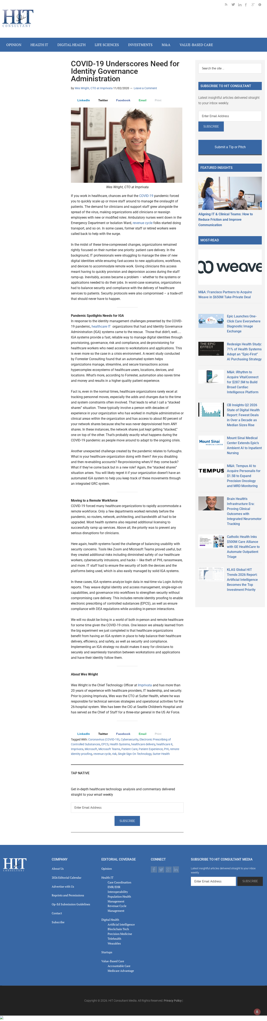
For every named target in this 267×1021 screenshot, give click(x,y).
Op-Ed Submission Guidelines (71, 904)
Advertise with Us (63, 886)
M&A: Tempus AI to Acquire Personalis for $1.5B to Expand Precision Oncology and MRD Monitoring (244, 476)
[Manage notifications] (257, 1011)
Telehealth (114, 939)
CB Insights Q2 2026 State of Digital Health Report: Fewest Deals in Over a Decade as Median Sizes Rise (243, 415)
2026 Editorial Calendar (66, 877)
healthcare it (164, 744)
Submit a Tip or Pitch (230, 147)
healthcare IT (101, 326)
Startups (106, 952)
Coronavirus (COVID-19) (104, 739)
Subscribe (58, 922)
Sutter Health (161, 753)
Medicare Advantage (121, 971)
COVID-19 (145, 196)
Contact (57, 913)
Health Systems (120, 744)
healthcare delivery (143, 744)
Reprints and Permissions (68, 895)
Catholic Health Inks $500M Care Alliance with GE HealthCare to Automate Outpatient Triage (243, 547)
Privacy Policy (173, 1000)
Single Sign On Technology (134, 753)
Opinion (106, 869)
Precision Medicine (120, 934)
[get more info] (261, 5)
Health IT (107, 877)
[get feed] (228, 5)
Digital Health (110, 920)
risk (114, 753)
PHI (166, 749)
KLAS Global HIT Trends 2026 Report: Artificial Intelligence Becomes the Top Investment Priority (242, 580)
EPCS (104, 744)
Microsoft (91, 749)
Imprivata (145, 685)
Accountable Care (119, 966)
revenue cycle (142, 223)
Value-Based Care (112, 961)
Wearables (114, 943)
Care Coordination (119, 882)
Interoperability (118, 892)
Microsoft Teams (109, 749)
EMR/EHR (114, 887)
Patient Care (129, 749)
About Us (58, 869)
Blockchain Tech (118, 929)
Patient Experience (151, 749)
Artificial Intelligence (121, 924)
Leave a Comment (145, 88)
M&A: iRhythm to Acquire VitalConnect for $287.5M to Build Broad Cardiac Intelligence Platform (242, 382)
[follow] (235, 5)
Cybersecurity (129, 739)
